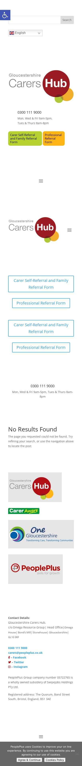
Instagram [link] (21, 667)
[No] (77, 754)
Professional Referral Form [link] (53, 138)
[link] (5, 15)
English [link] (20, 32)
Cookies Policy (55, 759)
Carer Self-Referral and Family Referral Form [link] (23, 138)
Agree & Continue (29, 759)
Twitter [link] (19, 662)
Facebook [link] (19, 657)
